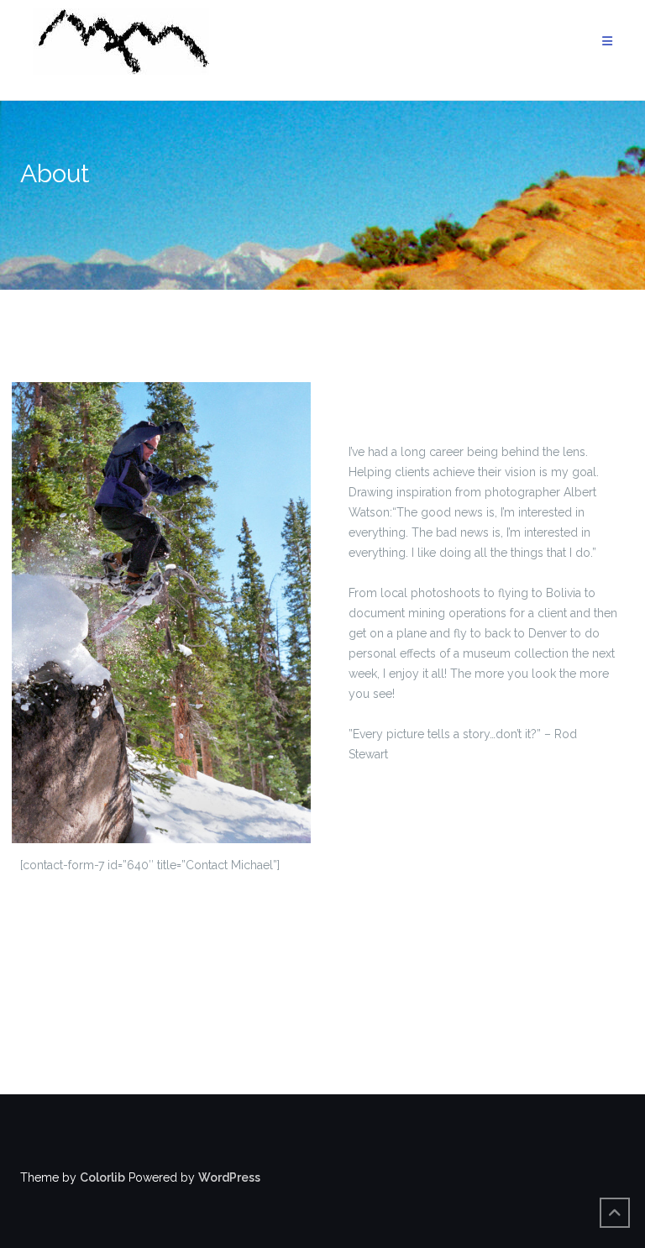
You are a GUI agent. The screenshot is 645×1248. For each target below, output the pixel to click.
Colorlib (102, 1177)
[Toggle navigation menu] (607, 41)
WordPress (229, 1177)
